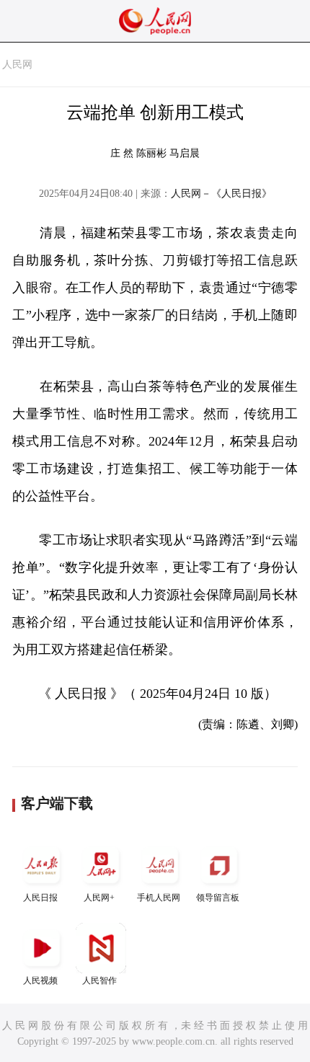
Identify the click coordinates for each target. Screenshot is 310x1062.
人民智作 (99, 980)
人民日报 (40, 898)
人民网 (17, 64)
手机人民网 (158, 898)
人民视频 (40, 980)
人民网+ (99, 898)
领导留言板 (217, 898)
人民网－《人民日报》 (221, 193)
